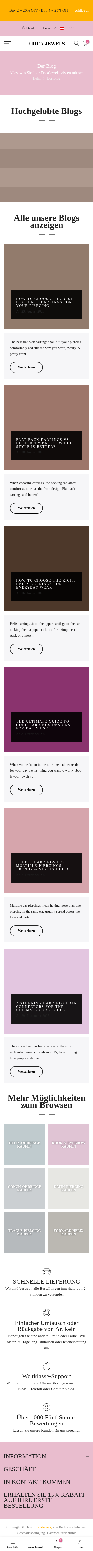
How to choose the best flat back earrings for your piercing (44, 302)
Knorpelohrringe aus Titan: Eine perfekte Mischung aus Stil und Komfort (46, 185)
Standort (32, 28)
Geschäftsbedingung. (31, 1533)
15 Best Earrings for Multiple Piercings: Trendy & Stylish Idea (42, 865)
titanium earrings (48, 175)
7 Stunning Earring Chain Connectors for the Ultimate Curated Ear (46, 1006)
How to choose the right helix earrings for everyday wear (46, 584)
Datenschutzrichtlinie (61, 1533)
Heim (37, 78)
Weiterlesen (26, 367)
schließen (82, 10)
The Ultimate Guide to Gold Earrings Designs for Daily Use (43, 725)
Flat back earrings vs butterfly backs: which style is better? (44, 443)
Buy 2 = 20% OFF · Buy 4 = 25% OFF (39, 10)
